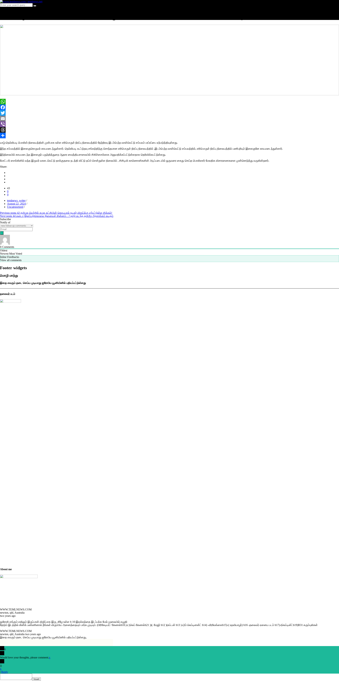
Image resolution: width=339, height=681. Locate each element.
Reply (4, 671)
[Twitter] (169, 113)
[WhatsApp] (169, 101)
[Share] (169, 135)
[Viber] (169, 124)
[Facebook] (169, 107)
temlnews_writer (16, 200)
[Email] (169, 118)
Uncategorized (15, 206)
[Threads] (169, 130)
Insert (36, 679)
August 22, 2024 (16, 203)
